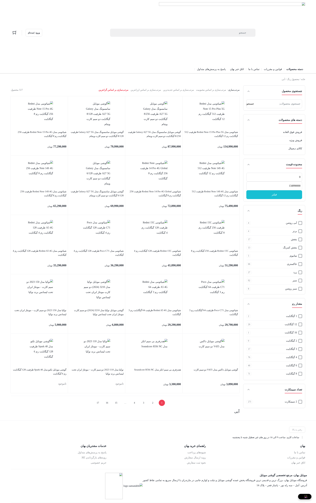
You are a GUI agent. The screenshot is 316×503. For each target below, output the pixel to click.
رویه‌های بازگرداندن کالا (94, 457)
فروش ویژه (295, 140)
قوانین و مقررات (296, 457)
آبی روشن (291, 223)
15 (116, 403)
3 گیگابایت (291, 349)
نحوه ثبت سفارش (196, 462)
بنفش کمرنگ (290, 247)
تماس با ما (299, 452)
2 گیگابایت (291, 340)
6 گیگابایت (291, 365)
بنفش (294, 239)
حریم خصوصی (98, 462)
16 (107, 403)
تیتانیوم (293, 255)
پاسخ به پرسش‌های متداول (92, 452)
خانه (303, 79)
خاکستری (292, 264)
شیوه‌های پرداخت (196, 452)
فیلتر (274, 194)
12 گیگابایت (291, 324)
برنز (295, 231)
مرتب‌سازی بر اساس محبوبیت (211, 89)
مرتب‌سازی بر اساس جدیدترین (178, 89)
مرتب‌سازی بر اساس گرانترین (113, 89)
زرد (295, 272)
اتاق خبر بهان (298, 462)
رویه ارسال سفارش (195, 457)
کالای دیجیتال (295, 148)
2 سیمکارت (291, 401)
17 (98, 403)
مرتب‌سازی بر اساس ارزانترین (146, 89)
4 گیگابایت (291, 357)
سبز (295, 280)
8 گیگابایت (291, 373)
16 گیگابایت (291, 332)
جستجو (250, 103)
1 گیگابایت (291, 316)
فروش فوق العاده (292, 132)
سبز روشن (291, 288)
